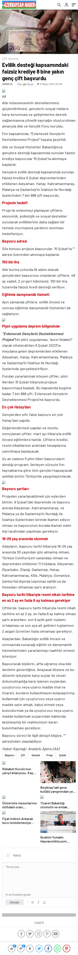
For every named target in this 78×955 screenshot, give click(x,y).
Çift (23, 755)
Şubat (62, 755)
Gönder (15, 902)
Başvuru (9, 755)
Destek (36, 755)
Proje (49, 755)
